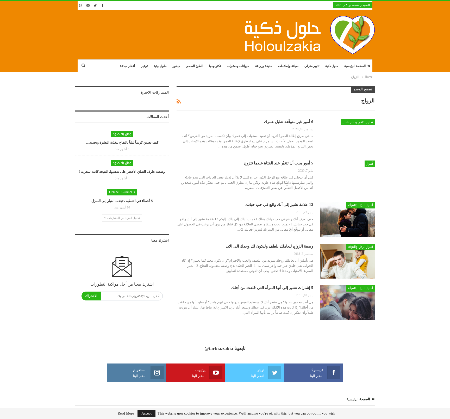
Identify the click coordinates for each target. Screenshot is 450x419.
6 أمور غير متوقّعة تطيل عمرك (288, 122)
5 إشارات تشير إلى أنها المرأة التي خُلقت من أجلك (272, 288)
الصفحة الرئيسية (355, 66)
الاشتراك (91, 296)
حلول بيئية (160, 66)
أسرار (369, 164)
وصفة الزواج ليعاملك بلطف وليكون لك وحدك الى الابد (269, 246)
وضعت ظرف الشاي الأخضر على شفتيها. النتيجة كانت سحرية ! (122, 172)
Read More (126, 413)
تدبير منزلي (311, 66)
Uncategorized (122, 192)
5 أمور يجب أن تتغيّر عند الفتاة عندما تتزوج (278, 163)
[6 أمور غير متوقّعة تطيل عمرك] (347, 136)
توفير (144, 66)
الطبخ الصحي (194, 66)
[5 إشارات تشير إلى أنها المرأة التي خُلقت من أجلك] (347, 302)
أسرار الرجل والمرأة (360, 205)
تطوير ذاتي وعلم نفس (357, 122)
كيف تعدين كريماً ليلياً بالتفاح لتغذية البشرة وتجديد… (122, 142)
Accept (146, 413)
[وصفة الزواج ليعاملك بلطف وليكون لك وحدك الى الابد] (347, 261)
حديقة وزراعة (263, 66)
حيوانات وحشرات (238, 66)
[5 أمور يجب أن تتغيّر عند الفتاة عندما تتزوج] (347, 178)
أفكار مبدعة (127, 66)
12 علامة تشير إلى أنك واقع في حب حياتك (279, 204)
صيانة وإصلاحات (288, 66)
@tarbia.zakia (218, 348)
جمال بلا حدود (122, 134)
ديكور (176, 66)
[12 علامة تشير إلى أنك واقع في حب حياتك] (347, 219)
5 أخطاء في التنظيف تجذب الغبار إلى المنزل (122, 201)
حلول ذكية (331, 66)
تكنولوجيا (215, 66)
